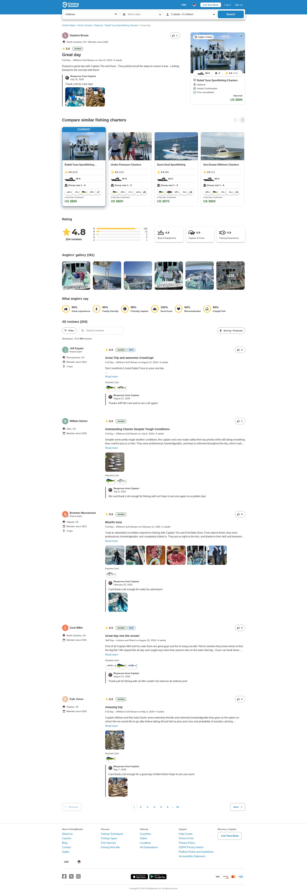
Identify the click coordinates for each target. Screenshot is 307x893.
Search (230, 14)
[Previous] (235, 120)
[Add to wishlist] (241, 36)
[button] (194, 80)
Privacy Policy (187, 842)
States (143, 838)
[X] (71, 876)
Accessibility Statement (192, 856)
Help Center (186, 834)
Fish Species (108, 842)
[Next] (242, 120)
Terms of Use (186, 838)
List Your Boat (210, 5)
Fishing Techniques (112, 834)
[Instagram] (78, 876)
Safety (65, 851)
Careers (66, 838)
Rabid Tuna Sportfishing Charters (121, 25)
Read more (111, 376)
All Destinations (149, 847)
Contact (66, 847)
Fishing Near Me (110, 847)
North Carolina (85, 25)
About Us (67, 834)
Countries (145, 834)
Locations (145, 842)
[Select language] (194, 5)
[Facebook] (64, 876)
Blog (64, 842)
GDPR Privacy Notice (191, 847)
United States (69, 25)
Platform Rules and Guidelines (196, 851)
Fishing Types (109, 838)
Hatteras (98, 25)
